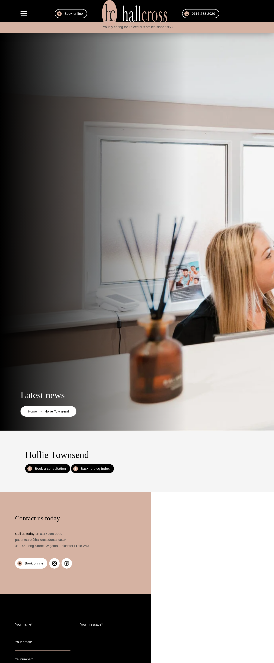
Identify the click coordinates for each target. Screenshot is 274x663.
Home (32, 411)
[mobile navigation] (24, 13)
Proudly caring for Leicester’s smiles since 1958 (137, 27)
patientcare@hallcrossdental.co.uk (40, 540)
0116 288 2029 (51, 534)
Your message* (91, 624)
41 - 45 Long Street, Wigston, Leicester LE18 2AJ (52, 546)
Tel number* (24, 659)
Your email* (23, 642)
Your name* (23, 624)
